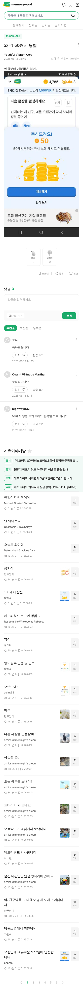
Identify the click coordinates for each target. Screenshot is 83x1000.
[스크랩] (69, 5)
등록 (69, 315)
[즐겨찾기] (29, 450)
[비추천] (24, 355)
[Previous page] (21, 982)
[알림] (62, 5)
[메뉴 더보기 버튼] (5, 25)
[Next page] (62, 982)
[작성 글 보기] (76, 5)
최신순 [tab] (24, 328)
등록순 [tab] (37, 328)
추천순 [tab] (10, 328)
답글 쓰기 (38, 355)
